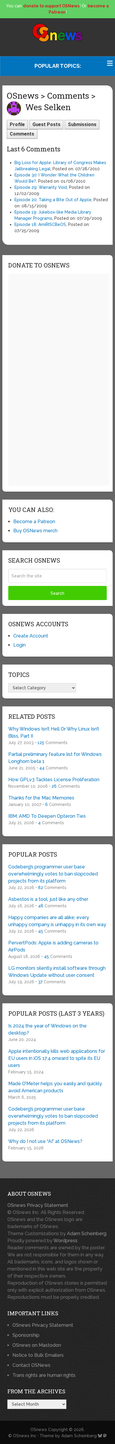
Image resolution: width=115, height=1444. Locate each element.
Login (19, 645)
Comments (22, 134)
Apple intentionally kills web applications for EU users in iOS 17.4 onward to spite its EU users (56, 1058)
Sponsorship (26, 1335)
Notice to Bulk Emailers (38, 1355)
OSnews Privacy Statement (37, 1205)
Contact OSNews (31, 1365)
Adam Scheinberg (86, 1233)
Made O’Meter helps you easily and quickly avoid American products (55, 1087)
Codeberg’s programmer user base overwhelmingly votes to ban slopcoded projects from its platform (53, 874)
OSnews (38, 1429)
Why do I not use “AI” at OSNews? (45, 1141)
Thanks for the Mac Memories (41, 798)
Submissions (82, 124)
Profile (17, 124)
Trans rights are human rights (43, 1375)
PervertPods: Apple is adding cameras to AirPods (53, 946)
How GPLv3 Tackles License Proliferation (53, 779)
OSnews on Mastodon (36, 1345)
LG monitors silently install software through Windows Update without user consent (57, 971)
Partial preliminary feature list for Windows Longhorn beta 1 (55, 757)
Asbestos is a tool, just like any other (48, 899)
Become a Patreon (34, 521)
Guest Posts (46, 124)
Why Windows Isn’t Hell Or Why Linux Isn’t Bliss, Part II (53, 732)
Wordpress (65, 1240)
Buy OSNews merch (35, 530)
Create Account (30, 636)
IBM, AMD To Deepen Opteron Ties (47, 816)
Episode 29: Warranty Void (40, 187)
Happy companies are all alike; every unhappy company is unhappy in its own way (57, 921)
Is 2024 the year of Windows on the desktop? (47, 1029)
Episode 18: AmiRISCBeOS (40, 224)
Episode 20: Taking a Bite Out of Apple (52, 199)
